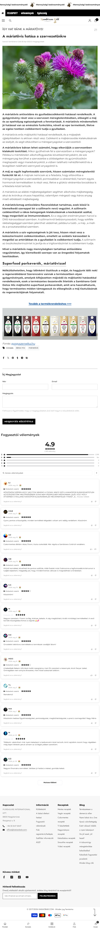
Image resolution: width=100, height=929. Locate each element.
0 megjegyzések (37, 42)
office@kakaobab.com (17, 830)
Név (4, 381)
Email (54, 381)
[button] (47, 454)
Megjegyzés (7, 393)
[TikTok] (19, 877)
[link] (28, 925)
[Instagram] (12, 877)
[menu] (3, 20)
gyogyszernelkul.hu (23, 343)
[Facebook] (3, 357)
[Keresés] (10, 20)
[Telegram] (22, 357)
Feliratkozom (48, 895)
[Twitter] (8, 357)
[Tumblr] (17, 357)
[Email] (27, 357)
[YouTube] (27, 877)
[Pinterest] (13, 357)
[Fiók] (89, 20)
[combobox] (96, 473)
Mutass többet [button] (82, 497)
